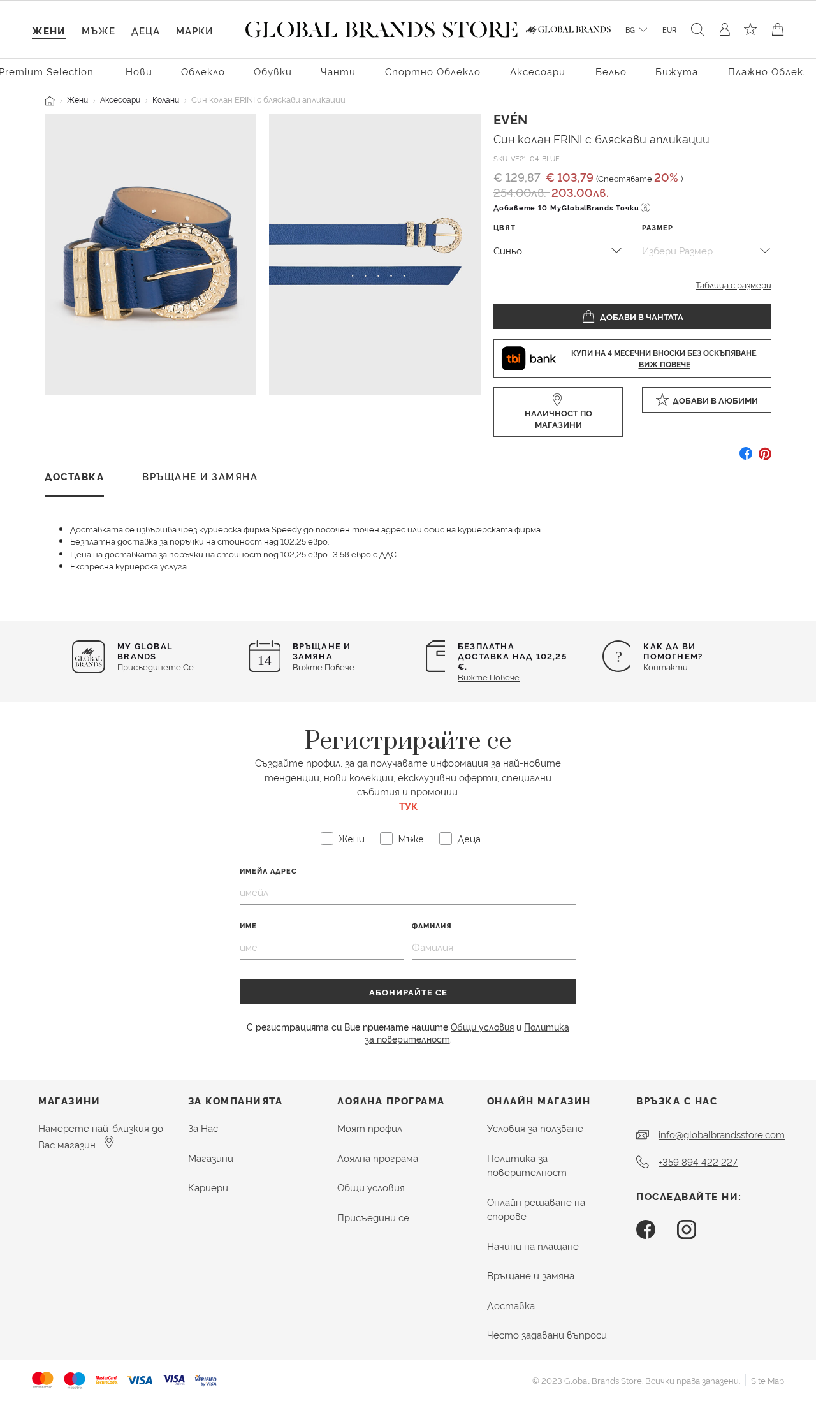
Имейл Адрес (268, 871)
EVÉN (510, 119)
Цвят (504, 227)
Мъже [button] (98, 30)
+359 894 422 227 (698, 1161)
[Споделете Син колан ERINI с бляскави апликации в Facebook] (746, 458)
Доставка (511, 1305)
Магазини (210, 1157)
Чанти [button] (338, 71)
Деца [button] (145, 30)
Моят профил (369, 1127)
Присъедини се (373, 1217)
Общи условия (482, 1026)
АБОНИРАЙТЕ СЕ (408, 991)
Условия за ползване (535, 1127)
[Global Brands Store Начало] (381, 27)
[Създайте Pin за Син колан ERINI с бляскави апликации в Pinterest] (765, 458)
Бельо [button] (611, 71)
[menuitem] (139, 70)
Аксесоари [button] (537, 71)
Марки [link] (194, 30)
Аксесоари (120, 99)
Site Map (767, 1380)
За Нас (203, 1127)
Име (248, 925)
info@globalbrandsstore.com (722, 1134)
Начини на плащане (533, 1245)
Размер (657, 227)
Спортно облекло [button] (433, 71)
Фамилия (432, 925)
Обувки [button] (273, 71)
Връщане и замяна (530, 1275)
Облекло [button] (203, 71)
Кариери (208, 1187)
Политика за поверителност (527, 1165)
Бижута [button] (676, 71)
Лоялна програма (377, 1157)
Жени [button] (49, 30)
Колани (165, 99)
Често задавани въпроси (547, 1334)
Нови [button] (139, 71)
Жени (77, 99)
